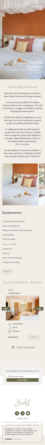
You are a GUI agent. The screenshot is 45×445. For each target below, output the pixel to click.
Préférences (17, 439)
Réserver (37, 6)
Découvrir (13, 337)
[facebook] (17, 413)
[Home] (22, 6)
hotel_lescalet (25, 347)
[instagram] (28, 413)
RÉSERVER (7, 271)
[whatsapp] (22, 413)
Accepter (8, 439)
